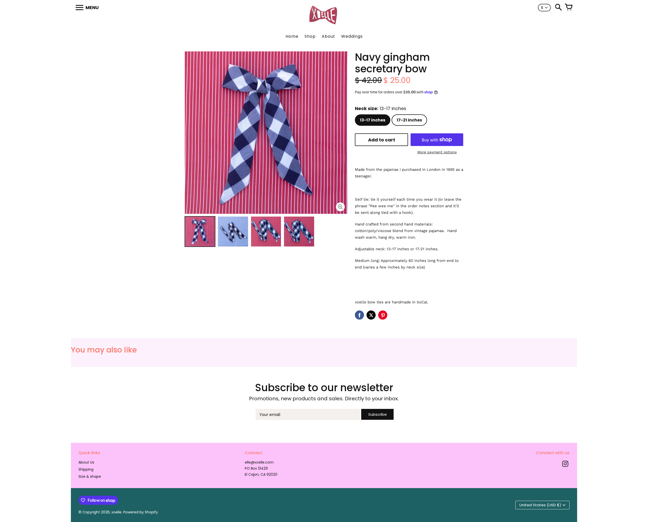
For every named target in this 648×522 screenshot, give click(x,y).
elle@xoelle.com (259, 462)
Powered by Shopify (140, 512)
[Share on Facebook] (359, 315)
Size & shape (89, 476)
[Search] (558, 7)
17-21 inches (409, 120)
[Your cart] (568, 7)
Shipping (85, 469)
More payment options (437, 152)
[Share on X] (371, 315)
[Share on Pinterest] (382, 315)
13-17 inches (372, 120)
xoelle (116, 512)
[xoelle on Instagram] (565, 464)
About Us (86, 462)
